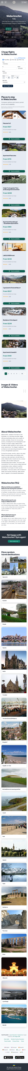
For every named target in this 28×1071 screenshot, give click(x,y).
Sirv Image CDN (16, 1036)
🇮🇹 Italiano (12, 1049)
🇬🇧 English (6, 1047)
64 (22, 373)
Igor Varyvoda (13, 1034)
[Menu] (2, 2)
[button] (25, 391)
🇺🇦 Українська (14, 1052)
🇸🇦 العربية (18, 1049)
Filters (16, 28)
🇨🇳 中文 (24, 1049)
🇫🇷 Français (14, 1047)
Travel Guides (7, 1041)
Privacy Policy (16, 1041)
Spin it (9, 29)
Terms (22, 1041)
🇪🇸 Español (21, 1047)
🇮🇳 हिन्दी (21, 1052)
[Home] (14, 2)
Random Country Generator (17, 1039)
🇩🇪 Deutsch (5, 1049)
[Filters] (5, 2)
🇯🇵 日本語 (7, 1052)
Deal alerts (6, 1039)
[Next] (25, 373)
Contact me (20, 1034)
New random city (14, 541)
